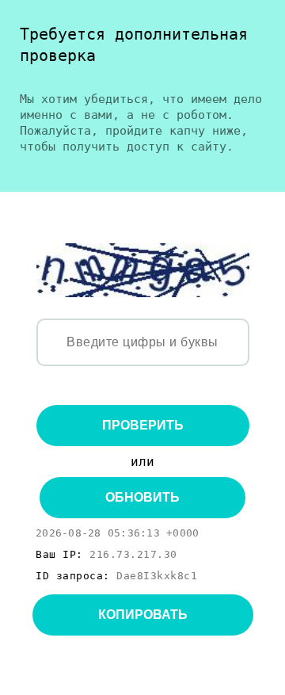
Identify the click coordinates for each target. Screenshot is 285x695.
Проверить (143, 425)
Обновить (142, 497)
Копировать (143, 614)
